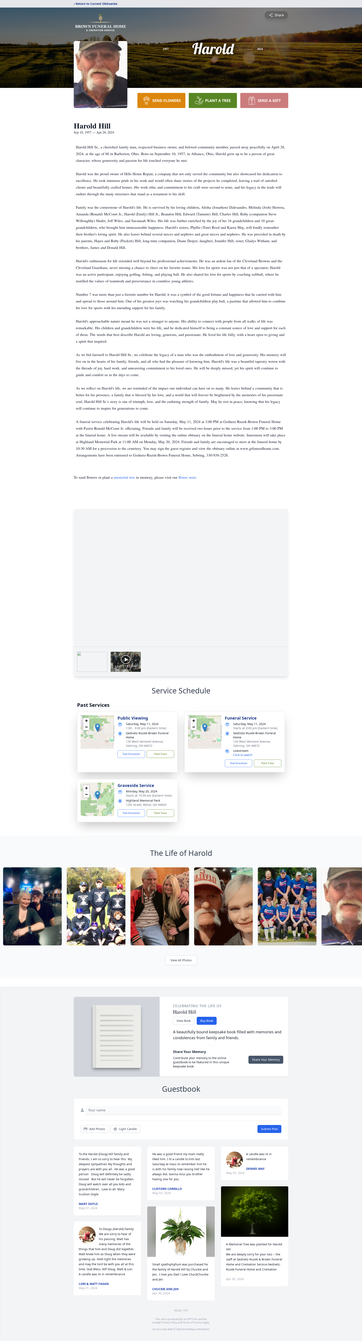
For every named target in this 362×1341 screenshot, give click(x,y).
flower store (187, 477)
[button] (97, 727)
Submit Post (269, 1129)
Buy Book (206, 1021)
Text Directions (131, 754)
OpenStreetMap (185, 1329)
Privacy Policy (169, 1322)
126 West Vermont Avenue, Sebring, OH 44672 (145, 743)
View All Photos (181, 960)
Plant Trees (160, 754)
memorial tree (124, 477)
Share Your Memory (266, 1060)
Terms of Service (192, 1322)
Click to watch (242, 755)
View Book (184, 1021)
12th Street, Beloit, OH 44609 (146, 805)
